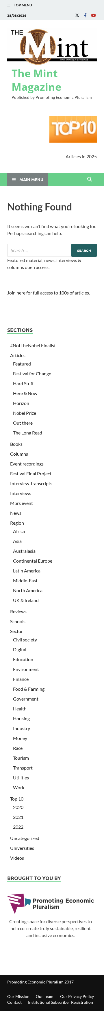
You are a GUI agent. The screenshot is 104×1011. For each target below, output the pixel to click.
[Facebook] (85, 15)
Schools (17, 621)
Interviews (20, 493)
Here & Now (25, 393)
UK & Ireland (26, 600)
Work (18, 787)
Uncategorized (24, 838)
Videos (17, 858)
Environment (26, 669)
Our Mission (18, 996)
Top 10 (16, 798)
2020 (18, 807)
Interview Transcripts (31, 483)
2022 (18, 827)
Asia (17, 541)
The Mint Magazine (36, 80)
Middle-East (25, 580)
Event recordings (27, 463)
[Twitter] (77, 15)
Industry (21, 728)
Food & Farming (28, 689)
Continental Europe (32, 560)
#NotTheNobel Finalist (33, 345)
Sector (16, 631)
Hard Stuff (23, 383)
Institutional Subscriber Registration (60, 1002)
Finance (21, 679)
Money (20, 738)
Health (20, 708)
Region (17, 522)
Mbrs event (21, 503)
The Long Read (27, 432)
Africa (19, 531)
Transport (23, 767)
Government (25, 698)
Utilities (21, 777)
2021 (18, 817)
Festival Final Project (30, 473)
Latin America (26, 570)
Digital (19, 649)
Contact (14, 1002)
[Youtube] (93, 15)
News (15, 513)
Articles (17, 355)
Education (23, 659)
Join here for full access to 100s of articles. (48, 292)
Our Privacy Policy (77, 996)
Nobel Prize (24, 413)
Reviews (18, 611)
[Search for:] (52, 250)
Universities (22, 848)
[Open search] (89, 179)
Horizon (21, 403)
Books (16, 444)
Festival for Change (32, 373)
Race (18, 748)
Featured (22, 363)
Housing (21, 718)
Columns (19, 454)
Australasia (24, 551)
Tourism (21, 758)
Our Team (44, 996)
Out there (23, 423)
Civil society (25, 639)
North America (27, 590)
